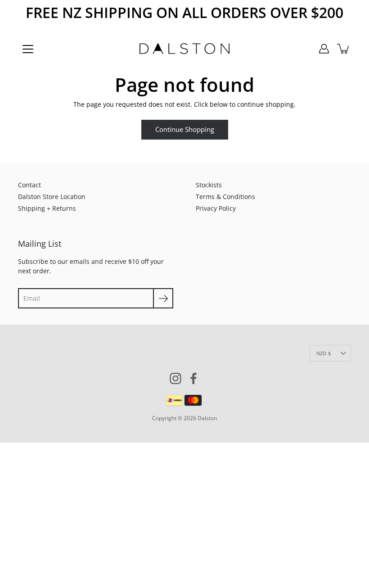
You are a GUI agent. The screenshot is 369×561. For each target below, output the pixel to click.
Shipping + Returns (47, 208)
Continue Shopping (184, 129)
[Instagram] (175, 378)
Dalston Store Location (52, 196)
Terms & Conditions (225, 196)
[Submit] (163, 298)
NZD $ (323, 353)
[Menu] (28, 49)
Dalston (207, 418)
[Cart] (344, 48)
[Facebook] (193, 378)
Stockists (209, 185)
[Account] (324, 48)
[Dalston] (185, 48)
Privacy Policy (216, 208)
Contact (29, 185)
